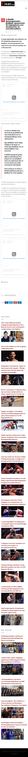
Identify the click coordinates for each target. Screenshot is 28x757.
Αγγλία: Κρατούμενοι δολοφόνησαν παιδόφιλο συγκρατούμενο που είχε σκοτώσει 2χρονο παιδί (13, 610)
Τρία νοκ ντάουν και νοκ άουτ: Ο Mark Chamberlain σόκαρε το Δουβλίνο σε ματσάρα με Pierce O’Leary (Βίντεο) (13, 459)
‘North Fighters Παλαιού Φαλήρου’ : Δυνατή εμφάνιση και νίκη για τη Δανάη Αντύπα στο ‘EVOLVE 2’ (14, 725)
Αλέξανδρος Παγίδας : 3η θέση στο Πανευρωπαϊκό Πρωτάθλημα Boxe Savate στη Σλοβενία (12, 638)
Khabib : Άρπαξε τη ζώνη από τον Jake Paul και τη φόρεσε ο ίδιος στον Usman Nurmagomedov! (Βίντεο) (13, 437)
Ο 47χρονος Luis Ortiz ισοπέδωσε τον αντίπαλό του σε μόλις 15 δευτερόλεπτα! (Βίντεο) (13, 545)
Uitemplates (14, 753)
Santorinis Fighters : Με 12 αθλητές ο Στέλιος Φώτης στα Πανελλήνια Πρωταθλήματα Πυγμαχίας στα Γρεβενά (14, 703)
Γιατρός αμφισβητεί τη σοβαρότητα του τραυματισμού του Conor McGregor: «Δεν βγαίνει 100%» (14, 524)
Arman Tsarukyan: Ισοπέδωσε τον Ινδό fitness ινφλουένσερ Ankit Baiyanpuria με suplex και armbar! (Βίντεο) (13, 481)
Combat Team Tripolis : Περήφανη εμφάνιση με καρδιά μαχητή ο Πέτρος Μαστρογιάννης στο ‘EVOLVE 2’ (13, 660)
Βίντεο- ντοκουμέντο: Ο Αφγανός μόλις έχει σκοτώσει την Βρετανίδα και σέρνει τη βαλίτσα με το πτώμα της (13, 392)
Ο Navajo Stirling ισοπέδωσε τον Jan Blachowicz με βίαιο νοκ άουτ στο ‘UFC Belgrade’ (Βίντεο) (13, 567)
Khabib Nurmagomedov (10, 295)
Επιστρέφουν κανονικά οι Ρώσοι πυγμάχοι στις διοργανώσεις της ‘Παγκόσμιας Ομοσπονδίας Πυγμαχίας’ (13, 502)
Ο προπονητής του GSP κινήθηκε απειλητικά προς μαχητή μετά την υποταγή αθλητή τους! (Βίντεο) (12, 589)
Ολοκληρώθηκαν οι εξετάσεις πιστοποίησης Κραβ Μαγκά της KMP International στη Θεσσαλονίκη (12, 681)
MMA (20, 30)
